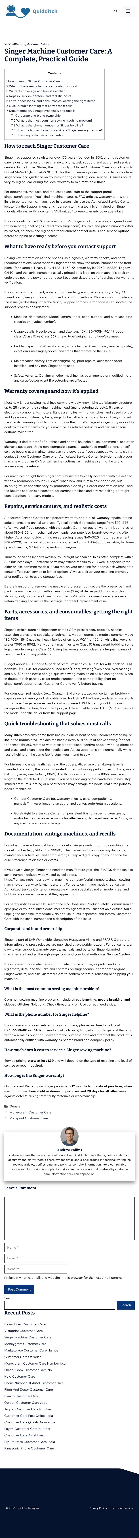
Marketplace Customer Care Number (32, 1350)
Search (9, 1298)
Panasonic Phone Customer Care (29, 1448)
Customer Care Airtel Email (24, 1435)
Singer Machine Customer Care (27, 1337)
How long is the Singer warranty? (37, 135)
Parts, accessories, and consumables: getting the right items (50, 101)
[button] (116, 11)
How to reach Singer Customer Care (33, 81)
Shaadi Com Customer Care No (28, 1370)
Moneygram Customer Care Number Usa (35, 1363)
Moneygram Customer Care (30, 1112)
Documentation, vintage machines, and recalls (40, 110)
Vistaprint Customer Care (29, 1118)
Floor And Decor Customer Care (28, 1390)
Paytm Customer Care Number (27, 1429)
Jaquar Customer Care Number (27, 1409)
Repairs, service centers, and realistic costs (38, 96)
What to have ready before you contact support (41, 86)
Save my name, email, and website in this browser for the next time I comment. (67, 1278)
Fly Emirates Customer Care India (29, 1442)
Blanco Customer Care (21, 1396)
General (15, 1106)
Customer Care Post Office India (28, 1416)
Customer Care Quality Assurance (29, 1422)
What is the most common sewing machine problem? (51, 120)
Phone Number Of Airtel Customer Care (34, 1383)
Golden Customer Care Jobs (25, 1403)
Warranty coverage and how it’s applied (35, 91)
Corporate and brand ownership (36, 115)
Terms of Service (122, 1508)
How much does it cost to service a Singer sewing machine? (57, 130)
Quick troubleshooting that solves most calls (39, 106)
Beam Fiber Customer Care (25, 1324)
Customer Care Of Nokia (22, 1357)
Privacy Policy (98, 1508)
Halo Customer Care (19, 1377)
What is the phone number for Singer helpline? (47, 125)
